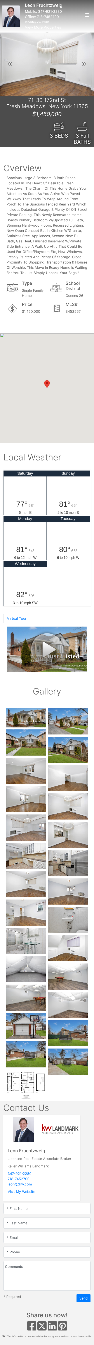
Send (83, 1298)
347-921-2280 (50, 11)
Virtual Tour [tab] (16, 618)
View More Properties (43, 27)
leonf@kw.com (37, 22)
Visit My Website (21, 1191)
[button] (9, 64)
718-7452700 (48, 17)
